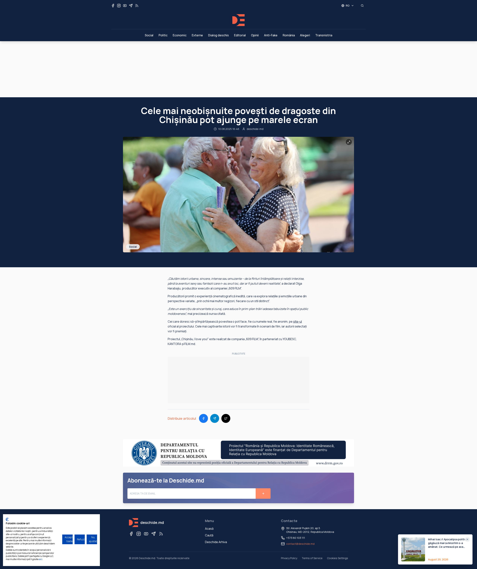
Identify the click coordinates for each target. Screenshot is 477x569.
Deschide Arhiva (216, 542)
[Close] (467, 539)
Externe (197, 35)
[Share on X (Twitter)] (225, 418)
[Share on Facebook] (203, 418)
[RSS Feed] (161, 534)
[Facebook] (131, 534)
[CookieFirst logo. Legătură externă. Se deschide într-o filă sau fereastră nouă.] (7, 519)
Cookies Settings (337, 558)
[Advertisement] (238, 69)
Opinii (255, 35)
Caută (209, 535)
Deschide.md (147, 558)
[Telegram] (153, 534)
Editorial (240, 35)
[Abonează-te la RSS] (137, 5)
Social (149, 35)
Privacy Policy (289, 558)
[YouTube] (146, 534)
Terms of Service (312, 558)
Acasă (209, 529)
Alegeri (305, 35)
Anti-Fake (270, 35)
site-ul (297, 321)
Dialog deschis (218, 35)
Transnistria (323, 35)
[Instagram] (138, 534)
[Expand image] (349, 142)
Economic (180, 35)
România (289, 35)
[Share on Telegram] (214, 418)
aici (40, 559)
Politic (163, 35)
